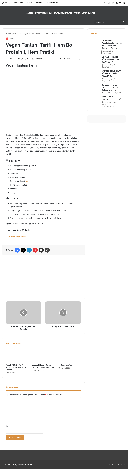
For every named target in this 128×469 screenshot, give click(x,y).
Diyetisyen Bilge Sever (18, 59)
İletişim (29, 3)
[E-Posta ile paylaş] (41, 250)
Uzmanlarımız (88, 13)
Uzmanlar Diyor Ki (108, 51)
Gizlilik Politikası (52, 3)
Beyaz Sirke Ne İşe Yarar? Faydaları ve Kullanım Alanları (110, 87)
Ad (7, 426)
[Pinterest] (35, 250)
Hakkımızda (39, 3)
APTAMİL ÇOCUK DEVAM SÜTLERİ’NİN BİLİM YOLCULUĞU (112, 73)
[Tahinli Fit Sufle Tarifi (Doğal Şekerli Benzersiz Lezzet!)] (17, 356)
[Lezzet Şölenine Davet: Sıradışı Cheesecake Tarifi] (43, 356)
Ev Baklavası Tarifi (66, 365)
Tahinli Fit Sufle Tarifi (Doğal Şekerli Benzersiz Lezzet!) (16, 367)
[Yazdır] (47, 250)
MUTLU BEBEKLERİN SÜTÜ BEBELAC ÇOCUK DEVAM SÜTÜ (111, 59)
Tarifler (19, 34)
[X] (23, 250)
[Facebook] (17, 250)
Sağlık (29, 13)
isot (27, 181)
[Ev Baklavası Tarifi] (69, 356)
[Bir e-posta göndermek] (27, 59)
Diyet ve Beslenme (44, 13)
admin (106, 93)
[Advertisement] (43, 276)
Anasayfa (11, 34)
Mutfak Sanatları (63, 13)
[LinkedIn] (29, 250)
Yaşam (77, 13)
